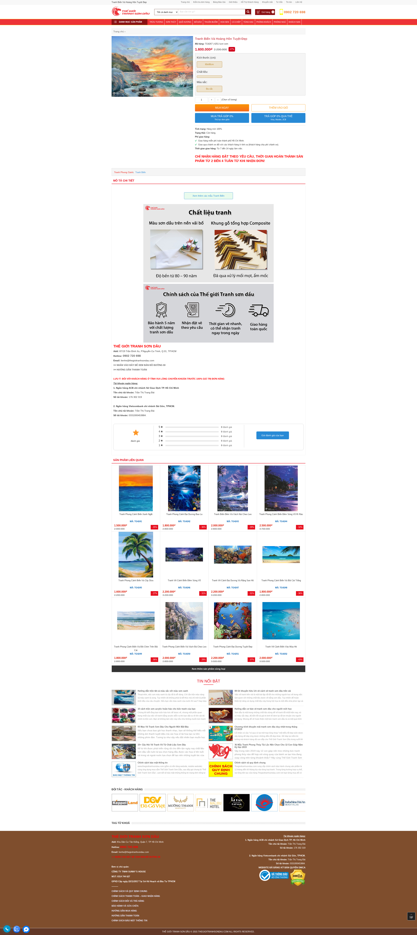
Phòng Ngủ (280, 22)
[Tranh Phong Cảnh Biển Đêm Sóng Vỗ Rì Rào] (281, 489)
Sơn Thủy (171, 22)
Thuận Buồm (211, 22)
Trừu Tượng (156, 22)
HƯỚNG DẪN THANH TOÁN (132, 369)
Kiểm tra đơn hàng (201, 2)
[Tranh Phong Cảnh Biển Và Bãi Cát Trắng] (281, 555)
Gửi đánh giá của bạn (272, 435)
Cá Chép (236, 22)
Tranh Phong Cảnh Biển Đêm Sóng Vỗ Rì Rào (281, 514)
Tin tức (289, 2)
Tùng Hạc (248, 22)
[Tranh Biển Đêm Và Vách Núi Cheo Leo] (232, 489)
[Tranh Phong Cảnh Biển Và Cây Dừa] (136, 555)
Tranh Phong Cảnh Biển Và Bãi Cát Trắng (281, 580)
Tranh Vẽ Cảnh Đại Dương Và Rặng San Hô (233, 580)
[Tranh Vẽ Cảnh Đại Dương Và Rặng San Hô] (233, 555)
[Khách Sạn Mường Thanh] (152, 803)
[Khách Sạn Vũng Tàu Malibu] (180, 803)
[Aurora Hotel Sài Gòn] (236, 803)
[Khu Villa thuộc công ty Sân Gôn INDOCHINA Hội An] (264, 803)
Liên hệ (298, 2)
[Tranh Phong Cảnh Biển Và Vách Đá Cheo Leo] (184, 621)
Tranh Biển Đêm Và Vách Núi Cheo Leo (233, 514)
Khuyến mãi (267, 2)
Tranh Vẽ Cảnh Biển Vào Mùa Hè (281, 646)
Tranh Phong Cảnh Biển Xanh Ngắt (135, 514)
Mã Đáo (198, 22)
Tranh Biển (140, 172)
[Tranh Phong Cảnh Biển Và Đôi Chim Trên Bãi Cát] (136, 621)
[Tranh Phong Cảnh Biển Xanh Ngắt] (136, 489)
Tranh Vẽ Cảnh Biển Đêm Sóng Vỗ (184, 580)
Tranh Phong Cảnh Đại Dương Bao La (184, 514)
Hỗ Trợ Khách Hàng (250, 2)
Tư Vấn (279, 2)
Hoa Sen (224, 22)
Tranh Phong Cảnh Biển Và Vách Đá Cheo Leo (184, 646)
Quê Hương (185, 22)
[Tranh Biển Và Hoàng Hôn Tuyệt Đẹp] (152, 96)
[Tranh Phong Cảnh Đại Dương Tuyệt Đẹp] (233, 621)
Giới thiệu (233, 2)
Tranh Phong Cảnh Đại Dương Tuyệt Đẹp (232, 646)
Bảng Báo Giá (219, 2)
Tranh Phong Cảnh (123, 172)
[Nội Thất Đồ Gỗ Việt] (125, 803)
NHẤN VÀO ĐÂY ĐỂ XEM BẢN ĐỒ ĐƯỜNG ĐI (141, 365)
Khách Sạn (294, 22)
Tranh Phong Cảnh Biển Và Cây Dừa (135, 580)
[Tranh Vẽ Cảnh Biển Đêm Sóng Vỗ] (184, 555)
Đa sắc (209, 89)
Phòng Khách (263, 22)
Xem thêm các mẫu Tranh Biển (208, 195)
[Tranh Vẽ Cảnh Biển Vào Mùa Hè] (281, 621)
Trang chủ (185, 2)
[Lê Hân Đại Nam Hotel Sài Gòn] (208, 803)
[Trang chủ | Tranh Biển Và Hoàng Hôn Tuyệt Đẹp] (131, 15)
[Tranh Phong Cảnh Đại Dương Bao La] (184, 489)
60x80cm (209, 64)
